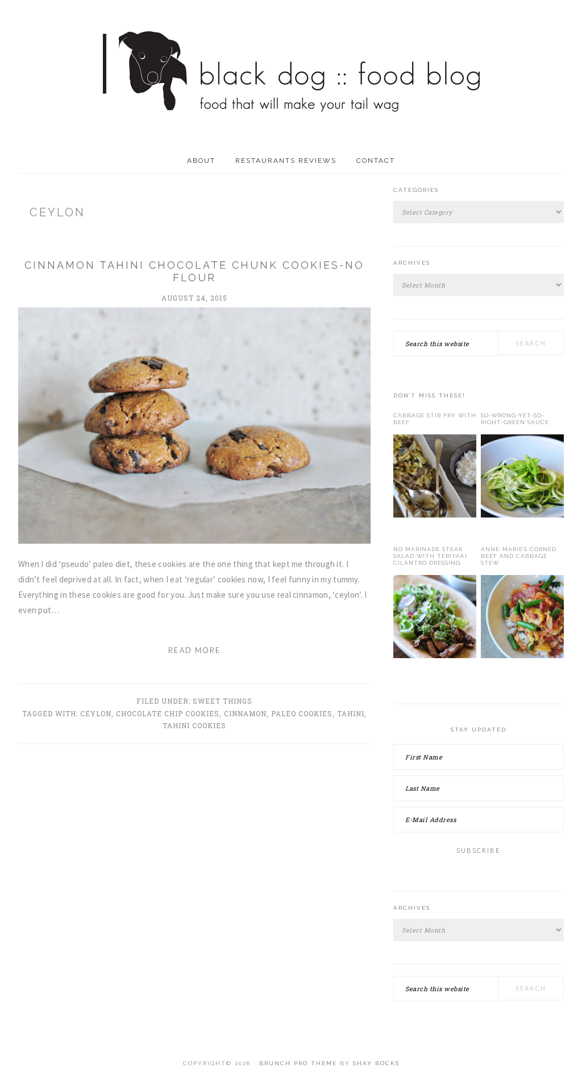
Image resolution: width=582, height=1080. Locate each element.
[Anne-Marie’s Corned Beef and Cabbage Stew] (522, 619)
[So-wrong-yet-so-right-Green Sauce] (522, 478)
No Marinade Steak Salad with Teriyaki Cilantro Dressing (430, 556)
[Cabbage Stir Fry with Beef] (434, 478)
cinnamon (245, 713)
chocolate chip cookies (167, 713)
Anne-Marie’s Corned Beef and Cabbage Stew (518, 556)
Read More (194, 650)
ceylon (95, 713)
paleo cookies (301, 713)
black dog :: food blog (291, 74)
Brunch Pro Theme (298, 1063)
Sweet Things (222, 700)
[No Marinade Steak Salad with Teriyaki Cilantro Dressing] (434, 619)
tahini (350, 713)
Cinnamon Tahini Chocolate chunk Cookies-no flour (194, 271)
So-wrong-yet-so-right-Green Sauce (515, 418)
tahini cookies (194, 725)
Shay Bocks (376, 1063)
